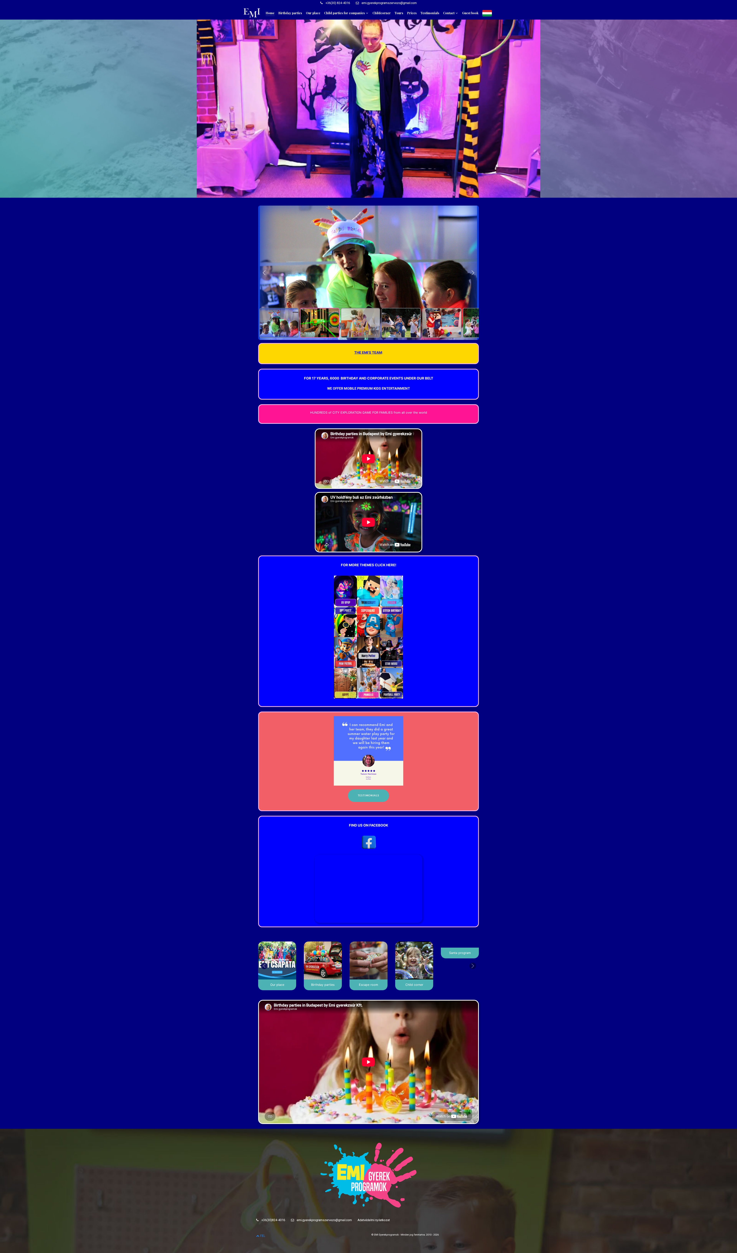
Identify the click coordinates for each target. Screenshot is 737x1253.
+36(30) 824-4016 (337, 3)
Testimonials (368, 795)
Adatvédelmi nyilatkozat (374, 1220)
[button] (264, 273)
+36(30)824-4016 (273, 1220)
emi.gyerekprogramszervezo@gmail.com (389, 3)
